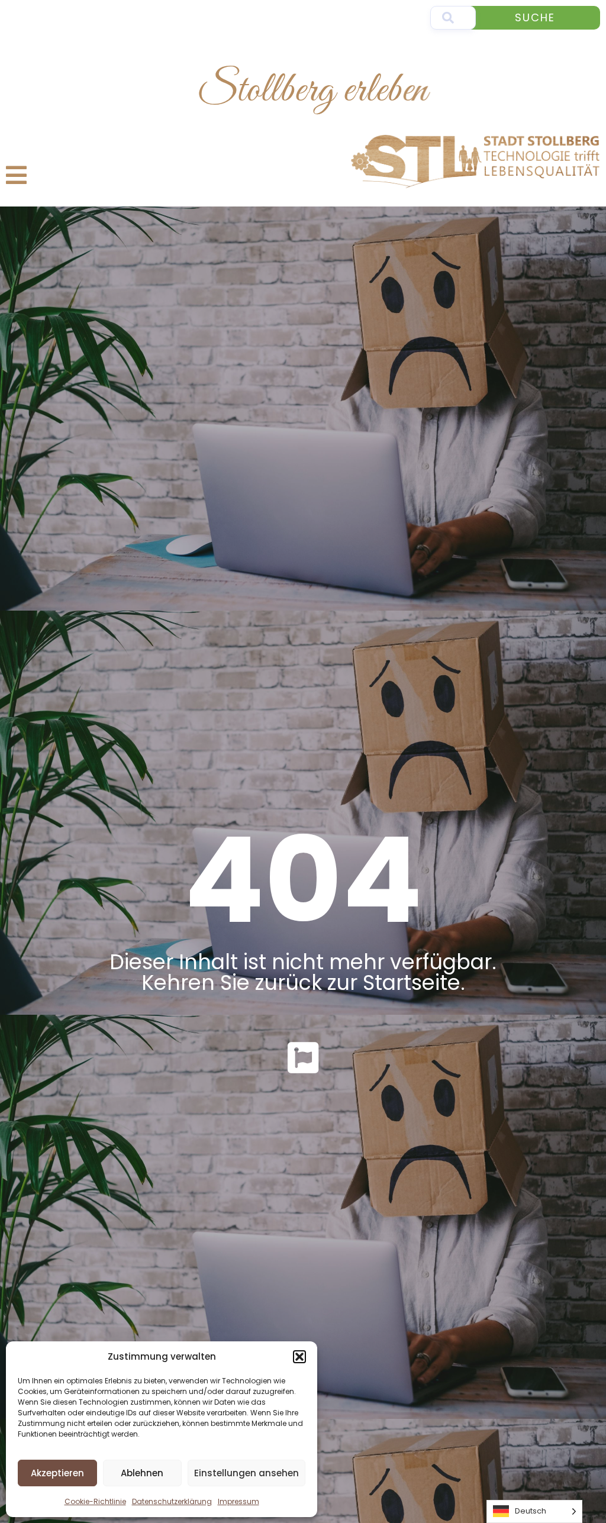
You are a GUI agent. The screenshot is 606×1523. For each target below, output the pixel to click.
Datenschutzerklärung (172, 1501)
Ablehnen (142, 1473)
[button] (299, 1357)
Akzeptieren (57, 1473)
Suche (535, 17)
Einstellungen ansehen (246, 1473)
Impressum (238, 1501)
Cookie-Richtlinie (95, 1501)
